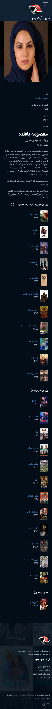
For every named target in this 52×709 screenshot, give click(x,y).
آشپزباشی (34, 602)
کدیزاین (24, 698)
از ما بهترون (33, 358)
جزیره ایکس (33, 528)
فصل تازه (34, 246)
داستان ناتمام (32, 373)
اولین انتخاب (32, 496)
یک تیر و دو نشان (30, 294)
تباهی (35, 230)
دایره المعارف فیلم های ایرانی (24, 695)
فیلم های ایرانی (44, 666)
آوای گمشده (33, 310)
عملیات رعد (33, 416)
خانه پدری (34, 278)
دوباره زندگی (33, 544)
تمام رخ (34, 400)
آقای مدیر (34, 262)
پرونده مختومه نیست (29, 326)
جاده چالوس (33, 464)
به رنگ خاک (33, 448)
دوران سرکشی (32, 576)
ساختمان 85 (32, 512)
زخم (36, 480)
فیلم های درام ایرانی (42, 678)
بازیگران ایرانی (44, 670)
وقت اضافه (33, 342)
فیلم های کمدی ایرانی (41, 674)
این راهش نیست (31, 560)
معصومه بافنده (42, 98)
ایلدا (36, 432)
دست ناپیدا (33, 214)
